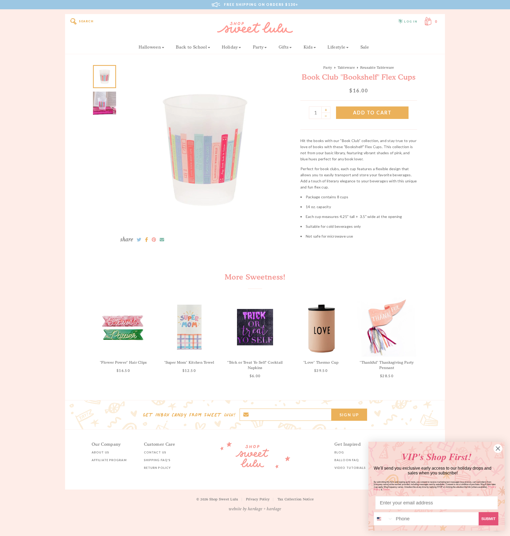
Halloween (150, 47)
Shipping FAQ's (157, 460)
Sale (364, 47)
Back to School (191, 47)
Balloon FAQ (346, 460)
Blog (339, 452)
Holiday (230, 47)
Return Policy (157, 467)
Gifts (284, 47)
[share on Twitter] (139, 239)
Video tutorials (350, 467)
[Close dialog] (498, 448)
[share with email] (162, 239)
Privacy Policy (258, 499)
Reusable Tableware (377, 67)
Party (258, 47)
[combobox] (383, 518)
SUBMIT (488, 519)
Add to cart (372, 112)
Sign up (349, 414)
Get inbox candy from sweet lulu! (189, 415)
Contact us (155, 452)
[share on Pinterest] (154, 239)
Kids (308, 47)
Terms (386, 489)
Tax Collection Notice (296, 499)
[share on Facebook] (146, 239)
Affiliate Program (109, 460)
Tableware (346, 67)
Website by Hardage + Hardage (255, 509)
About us (100, 452)
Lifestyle (336, 47)
